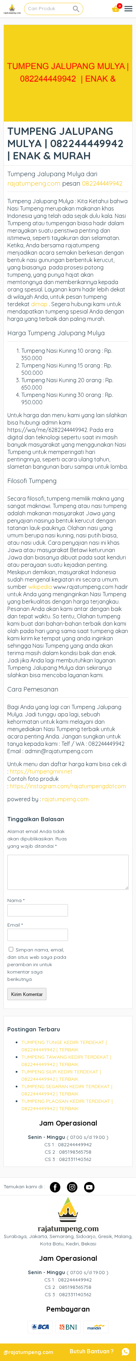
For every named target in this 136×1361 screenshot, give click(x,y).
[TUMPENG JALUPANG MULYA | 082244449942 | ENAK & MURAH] (68, 118)
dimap (39, 304)
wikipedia (40, 586)
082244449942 (102, 183)
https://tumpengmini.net (41, 771)
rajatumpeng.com (33, 183)
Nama (15, 900)
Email (15, 925)
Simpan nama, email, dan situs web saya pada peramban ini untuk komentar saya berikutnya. (36, 964)
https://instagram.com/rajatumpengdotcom (68, 786)
